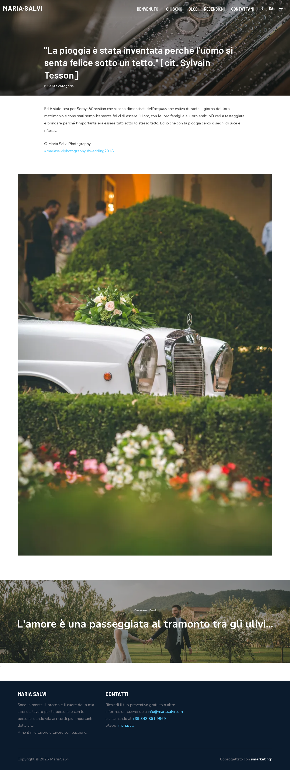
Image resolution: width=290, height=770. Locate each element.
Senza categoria (60, 86)
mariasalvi (126, 725)
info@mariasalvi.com (165, 711)
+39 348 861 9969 (149, 718)
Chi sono (174, 8)
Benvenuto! (148, 8)
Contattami (242, 8)
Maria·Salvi (23, 8)
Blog (193, 8)
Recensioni (214, 8)
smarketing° (261, 759)
